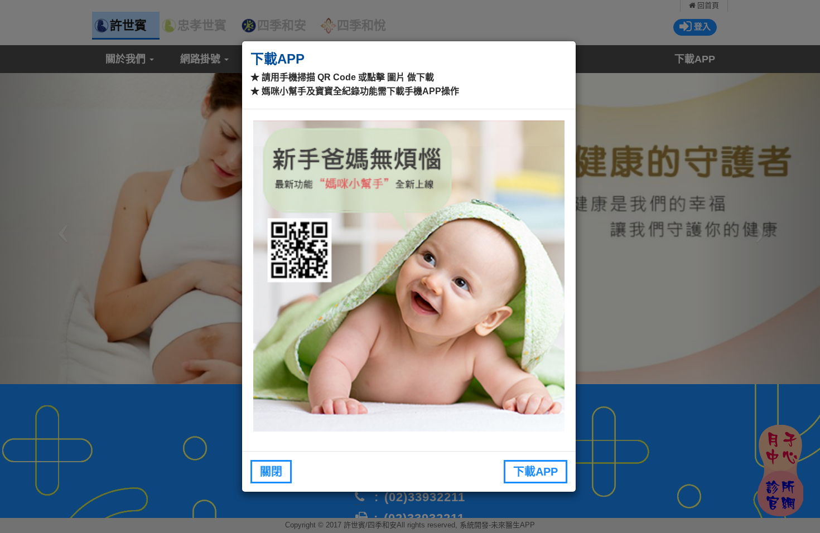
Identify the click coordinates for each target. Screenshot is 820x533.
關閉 (271, 472)
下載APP (535, 472)
